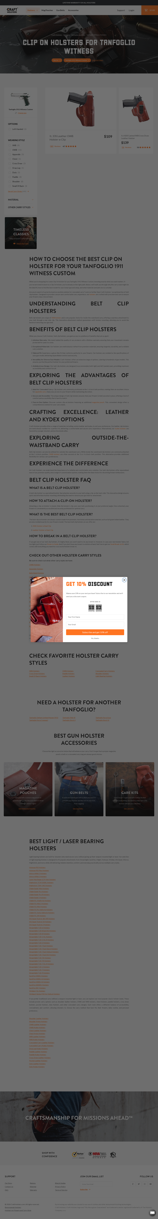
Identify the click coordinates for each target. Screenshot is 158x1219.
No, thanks (95, 638)
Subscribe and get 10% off (95, 632)
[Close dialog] (124, 580)
